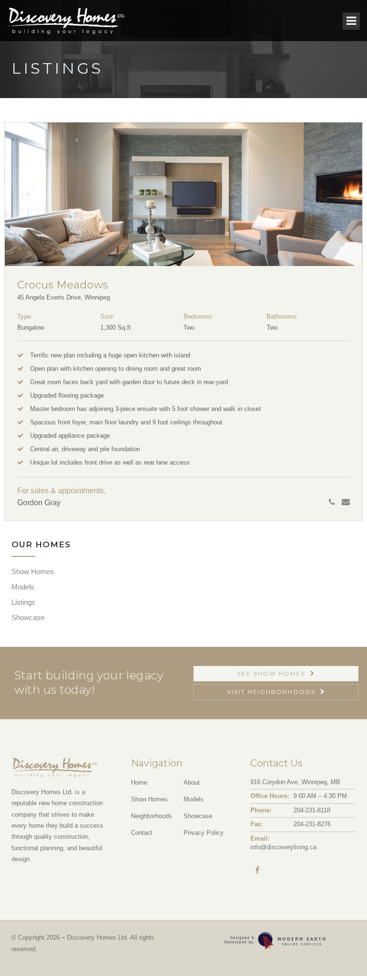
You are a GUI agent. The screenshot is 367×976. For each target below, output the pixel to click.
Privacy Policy (204, 832)
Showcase (27, 617)
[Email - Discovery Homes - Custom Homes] (346, 502)
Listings (23, 602)
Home (139, 782)
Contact (141, 832)
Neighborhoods (151, 816)
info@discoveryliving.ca (283, 847)
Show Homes (32, 571)
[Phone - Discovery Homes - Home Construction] (334, 502)
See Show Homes (271, 673)
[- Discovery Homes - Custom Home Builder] (340, 949)
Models (22, 587)
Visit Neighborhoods (271, 691)
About (192, 782)
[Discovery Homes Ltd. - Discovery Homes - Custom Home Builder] (66, 20)
